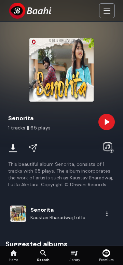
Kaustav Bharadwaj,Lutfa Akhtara (57, 217)
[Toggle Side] (107, 10)
